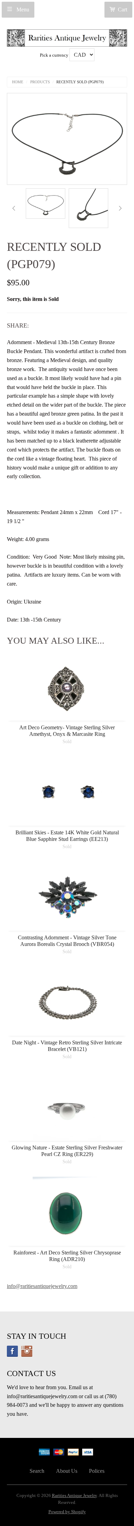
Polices (96, 1471)
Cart (122, 9)
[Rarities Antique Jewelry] (67, 36)
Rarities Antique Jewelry (74, 1495)
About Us (66, 1471)
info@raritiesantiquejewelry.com (42, 1286)
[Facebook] (12, 1351)
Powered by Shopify (67, 1511)
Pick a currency (54, 55)
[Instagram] (26, 1351)
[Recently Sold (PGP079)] (45, 203)
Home (17, 82)
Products (40, 82)
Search (37, 1471)
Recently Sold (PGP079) (80, 82)
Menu (22, 9)
